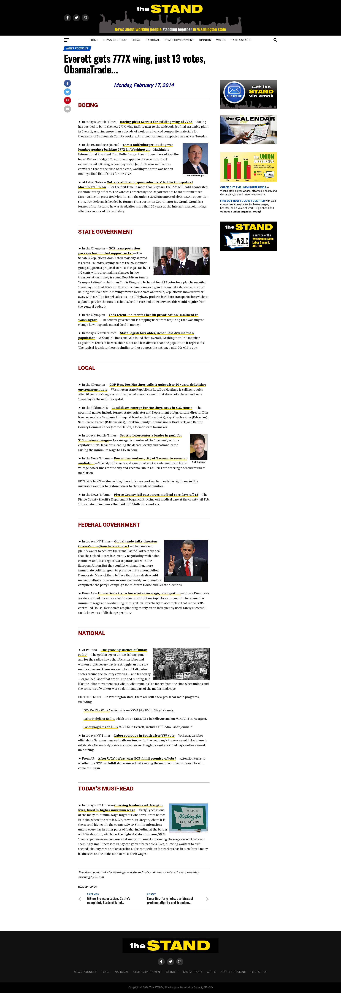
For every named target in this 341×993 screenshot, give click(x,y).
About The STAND (233, 972)
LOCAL (136, 40)
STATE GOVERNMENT (179, 40)
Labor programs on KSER (100, 727)
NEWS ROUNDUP (115, 40)
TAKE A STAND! (241, 40)
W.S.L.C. (221, 40)
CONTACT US (258, 972)
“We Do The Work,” (96, 710)
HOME (94, 40)
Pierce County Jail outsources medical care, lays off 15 (156, 494)
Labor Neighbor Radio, (99, 719)
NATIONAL (152, 40)
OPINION (205, 40)
